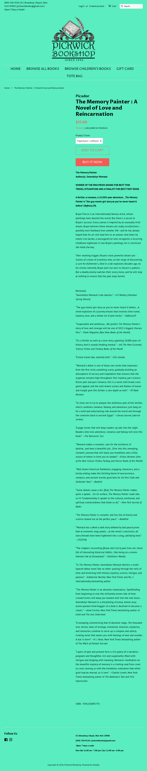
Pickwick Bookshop (72, 764)
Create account (96, 6)
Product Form (83, 135)
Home (15, 69)
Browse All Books (42, 69)
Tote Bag (75, 76)
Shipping (80, 127)
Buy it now (92, 162)
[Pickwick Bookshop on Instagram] (10, 740)
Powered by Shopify (90, 764)
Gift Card (125, 69)
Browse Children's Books (88, 69)
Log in (82, 6)
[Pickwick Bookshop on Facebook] (6, 740)
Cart (114, 6)
